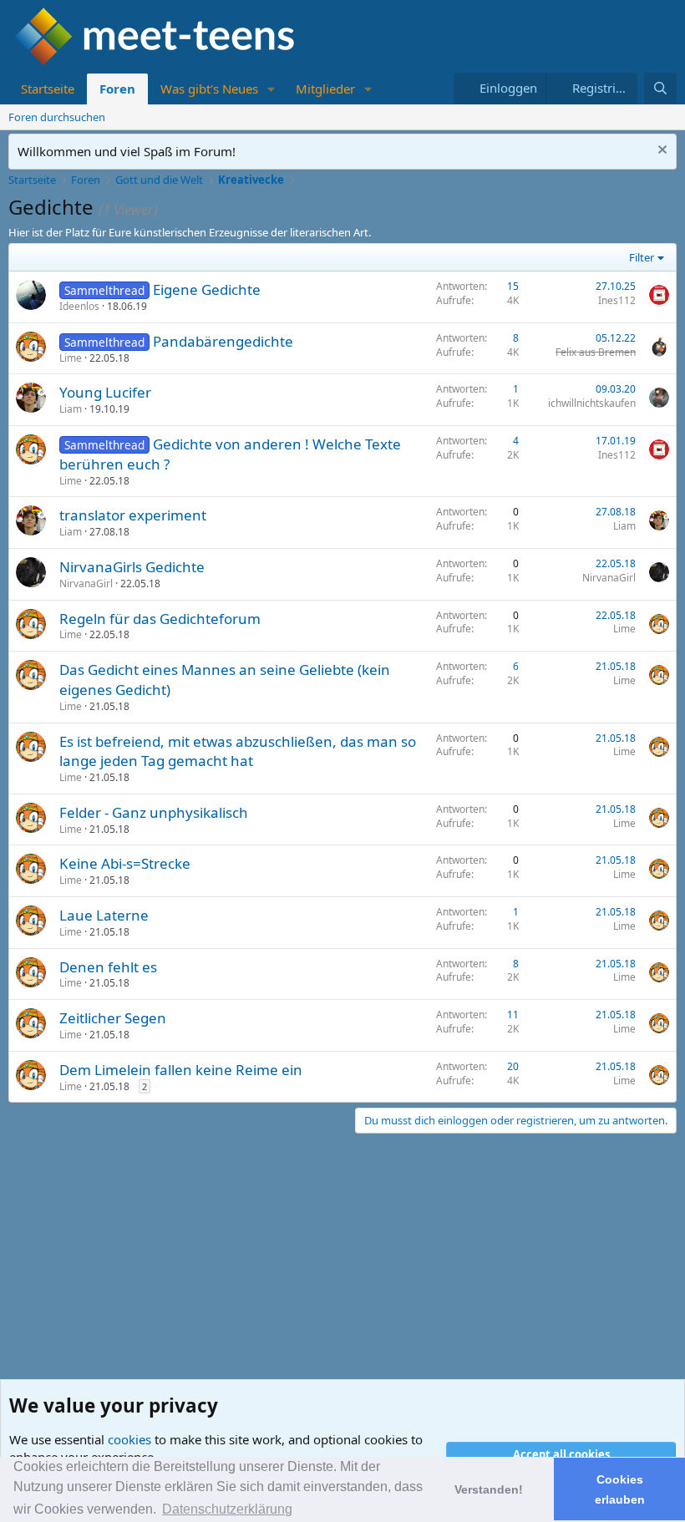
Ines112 (617, 300)
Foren (117, 88)
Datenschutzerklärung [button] (227, 1509)
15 (513, 286)
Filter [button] (641, 257)
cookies (129, 1439)
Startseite (47, 88)
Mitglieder (325, 88)
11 (513, 1014)
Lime (70, 358)
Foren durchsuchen (56, 116)
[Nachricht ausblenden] (660, 151)
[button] (271, 89)
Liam (70, 409)
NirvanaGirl (86, 583)
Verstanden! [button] (488, 1489)
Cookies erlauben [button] (620, 1489)
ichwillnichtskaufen (592, 403)
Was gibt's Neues (209, 88)
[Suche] (660, 88)
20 (513, 1066)
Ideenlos (79, 306)
